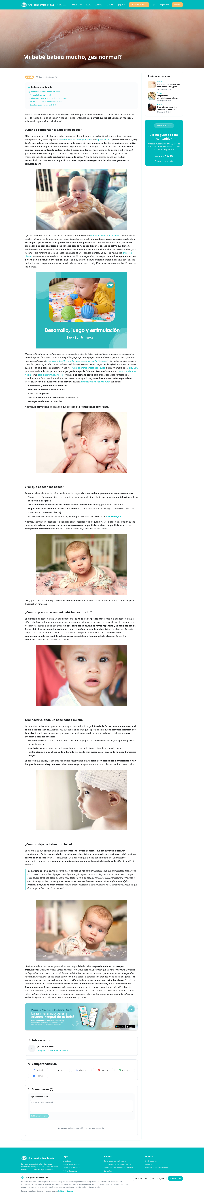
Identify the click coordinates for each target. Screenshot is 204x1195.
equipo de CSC (103, 139)
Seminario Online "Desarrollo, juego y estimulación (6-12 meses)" (77, 360)
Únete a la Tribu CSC (164, 126)
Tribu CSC (133, 367)
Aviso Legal (67, 1161)
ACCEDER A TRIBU (139, 5)
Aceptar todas (175, 1178)
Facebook (39, 1070)
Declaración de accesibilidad (156, 1167)
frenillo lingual (113, 516)
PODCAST (110, 4)
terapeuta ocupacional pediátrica (75, 139)
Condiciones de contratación (115, 1161)
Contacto (148, 1164)
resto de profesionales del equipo (88, 367)
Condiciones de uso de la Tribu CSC (118, 1164)
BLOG (88, 4)
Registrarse (164, 5)
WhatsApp (126, 1070)
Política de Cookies (65, 1191)
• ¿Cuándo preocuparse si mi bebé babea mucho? (47, 98)
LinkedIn (82, 1070)
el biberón (113, 235)
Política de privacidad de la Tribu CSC (118, 1167)
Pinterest (104, 1070)
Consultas (108, 1171)
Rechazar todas (141, 1178)
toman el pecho (98, 235)
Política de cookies (70, 1171)
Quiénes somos (151, 1161)
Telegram (39, 1076)
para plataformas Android (51, 374)
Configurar (160, 1178)
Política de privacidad (71, 1164)
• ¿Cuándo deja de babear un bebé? (42, 105)
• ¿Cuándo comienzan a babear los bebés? (44, 91)
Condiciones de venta (71, 1167)
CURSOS (98, 4)
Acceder (177, 5)
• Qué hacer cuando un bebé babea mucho (45, 101)
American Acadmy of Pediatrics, (95, 381)
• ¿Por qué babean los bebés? (39, 95)
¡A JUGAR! (122, 4)
